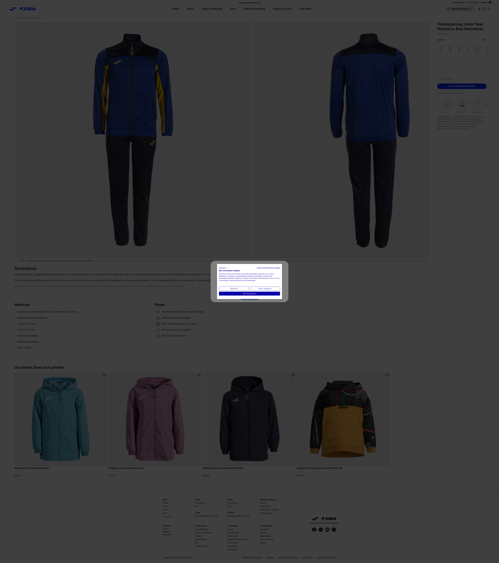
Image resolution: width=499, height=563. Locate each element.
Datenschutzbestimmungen (268, 268)
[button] (224, 268)
